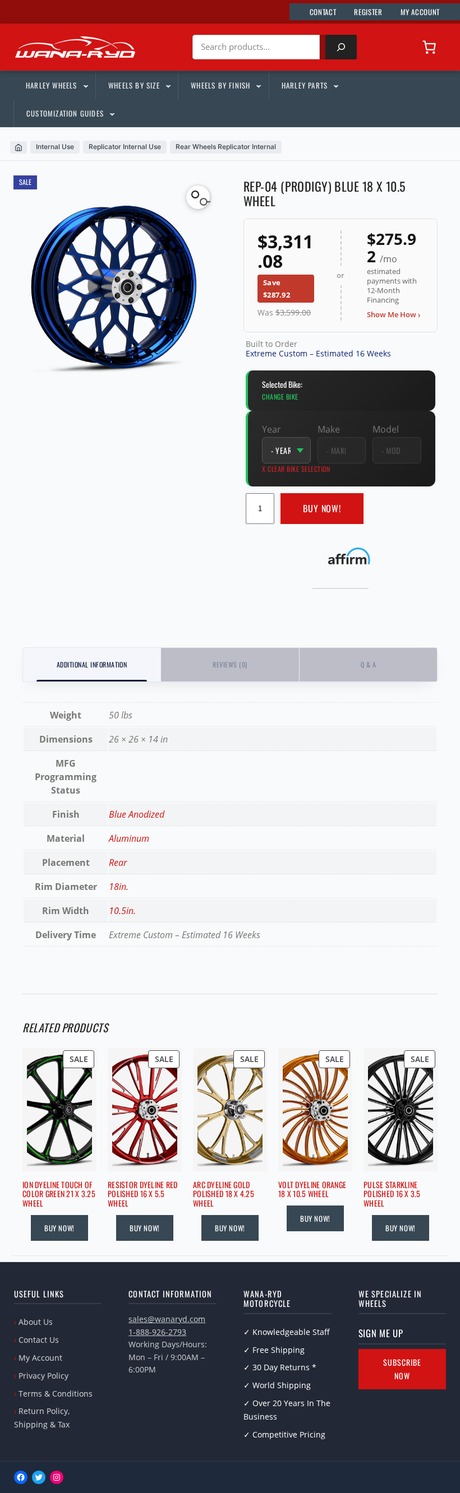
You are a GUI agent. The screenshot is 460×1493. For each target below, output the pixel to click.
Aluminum (129, 838)
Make (329, 429)
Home (18, 147)
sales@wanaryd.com (166, 1319)
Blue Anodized (136, 814)
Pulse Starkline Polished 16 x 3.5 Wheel (392, 1194)
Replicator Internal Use (125, 146)
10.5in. (122, 911)
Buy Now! (322, 508)
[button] (198, 197)
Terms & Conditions (56, 1393)
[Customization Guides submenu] (111, 113)
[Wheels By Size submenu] (167, 85)
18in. (118, 886)
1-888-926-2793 (157, 1332)
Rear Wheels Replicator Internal (226, 146)
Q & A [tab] (368, 664)
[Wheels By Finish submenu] (258, 85)
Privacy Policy (43, 1375)
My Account (40, 1357)
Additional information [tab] (92, 664)
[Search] (341, 47)
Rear (118, 862)
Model (385, 429)
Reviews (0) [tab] (230, 664)
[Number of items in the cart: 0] (429, 47)
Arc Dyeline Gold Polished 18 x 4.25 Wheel (223, 1194)
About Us (36, 1321)
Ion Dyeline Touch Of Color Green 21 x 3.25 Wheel (58, 1194)
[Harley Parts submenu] (335, 85)
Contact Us (39, 1339)
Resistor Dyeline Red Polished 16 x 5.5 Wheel (143, 1194)
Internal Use (55, 146)
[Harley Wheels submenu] (85, 85)
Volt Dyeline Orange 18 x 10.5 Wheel (312, 1189)
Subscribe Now (402, 1368)
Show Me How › (393, 314)
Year (271, 429)
